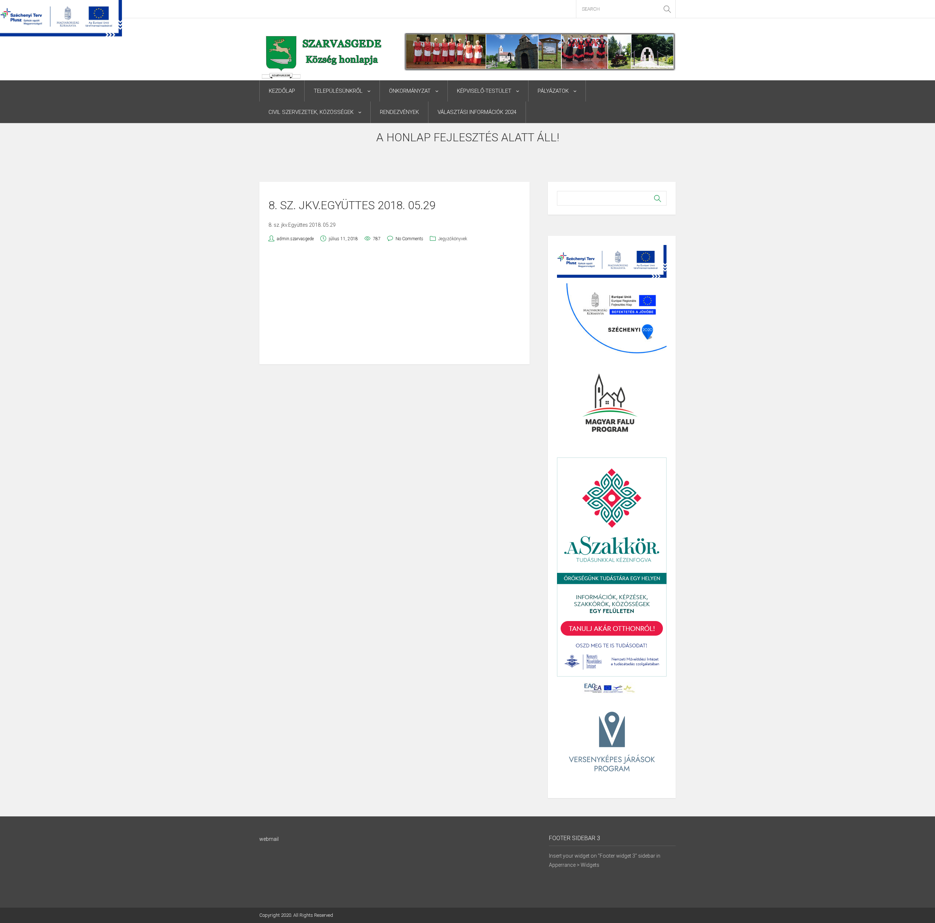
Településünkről (338, 91)
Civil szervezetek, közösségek (311, 112)
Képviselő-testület (484, 91)
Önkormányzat (410, 91)
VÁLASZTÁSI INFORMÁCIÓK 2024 (477, 112)
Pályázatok (553, 91)
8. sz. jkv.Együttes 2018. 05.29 (302, 225)
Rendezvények (399, 112)
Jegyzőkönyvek (452, 238)
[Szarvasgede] (322, 62)
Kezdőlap (282, 91)
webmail (269, 839)
